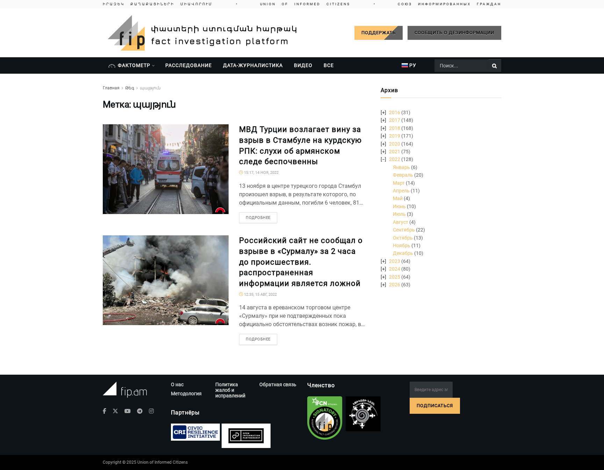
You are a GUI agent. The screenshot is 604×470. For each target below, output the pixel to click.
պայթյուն (150, 88)
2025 (394, 277)
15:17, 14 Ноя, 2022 (261, 172)
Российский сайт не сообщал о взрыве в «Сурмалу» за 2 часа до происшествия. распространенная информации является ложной (301, 262)
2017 (394, 120)
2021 (394, 151)
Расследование (188, 65)
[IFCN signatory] (324, 418)
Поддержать (378, 32)
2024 (394, 269)
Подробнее (258, 217)
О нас (177, 384)
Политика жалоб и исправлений (230, 390)
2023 (394, 261)
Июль (399, 214)
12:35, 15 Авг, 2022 (260, 294)
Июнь (399, 206)
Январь (401, 167)
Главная (111, 88)
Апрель (401, 190)
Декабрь (403, 253)
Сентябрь (404, 230)
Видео (303, 65)
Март (399, 183)
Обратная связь (277, 384)
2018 (394, 128)
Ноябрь (401, 245)
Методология (186, 393)
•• (302, 4)
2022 (394, 159)
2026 (394, 284)
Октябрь (403, 238)
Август (400, 222)
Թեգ (129, 88)
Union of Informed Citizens (162, 462)
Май (398, 198)
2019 (394, 136)
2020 (394, 144)
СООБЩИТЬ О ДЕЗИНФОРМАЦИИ (454, 32)
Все (329, 65)
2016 (394, 112)
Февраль (403, 175)
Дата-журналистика (253, 65)
